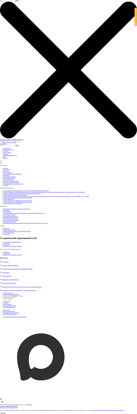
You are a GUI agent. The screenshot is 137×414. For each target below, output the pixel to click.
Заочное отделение (8, 179)
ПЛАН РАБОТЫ (6, 276)
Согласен (3, 413)
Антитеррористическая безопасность (13, 184)
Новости (5, 154)
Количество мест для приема (11, 220)
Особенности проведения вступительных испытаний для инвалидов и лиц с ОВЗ (25, 223)
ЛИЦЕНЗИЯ (5, 272)
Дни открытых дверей (9, 214)
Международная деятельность (11, 312)
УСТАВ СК (5, 262)
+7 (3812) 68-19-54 (8, 293)
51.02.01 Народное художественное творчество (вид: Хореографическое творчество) (26, 190)
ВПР (4, 156)
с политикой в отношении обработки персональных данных (107, 410)
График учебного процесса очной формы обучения (17, 231)
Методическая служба (9, 178)
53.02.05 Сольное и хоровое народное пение (15, 195)
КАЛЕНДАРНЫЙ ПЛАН (9, 283)
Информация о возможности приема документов (16, 209)
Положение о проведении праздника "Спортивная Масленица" (19, 290)
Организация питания (9, 307)
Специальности (7, 211)
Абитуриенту (6, 148)
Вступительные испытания (10, 219)
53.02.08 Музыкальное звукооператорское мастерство (17, 202)
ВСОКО (5, 158)
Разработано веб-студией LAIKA (9, 407)
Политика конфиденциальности (8, 406)
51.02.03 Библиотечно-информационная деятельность (17, 200)
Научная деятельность (9, 311)
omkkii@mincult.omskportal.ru (11, 294)
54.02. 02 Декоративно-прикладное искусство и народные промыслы (22, 193)
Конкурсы (6, 171)
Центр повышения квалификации (12, 174)
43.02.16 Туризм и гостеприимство (12, 203)
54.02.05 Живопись (8, 199)
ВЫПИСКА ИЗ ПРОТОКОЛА (10, 279)
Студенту (5, 151)
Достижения (6, 169)
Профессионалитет (8, 149)
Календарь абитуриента (9, 221)
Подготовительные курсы (10, 216)
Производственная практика (11, 181)
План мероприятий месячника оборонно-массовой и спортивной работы (22, 287)
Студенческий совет (8, 232)
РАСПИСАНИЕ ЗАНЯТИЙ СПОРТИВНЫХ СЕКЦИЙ (17, 269)
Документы (6, 210)
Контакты (5, 185)
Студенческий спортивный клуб (12, 242)
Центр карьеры (7, 152)
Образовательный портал (10, 155)
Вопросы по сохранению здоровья (12, 246)
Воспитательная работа (9, 176)
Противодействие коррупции (11, 182)
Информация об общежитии (10, 217)
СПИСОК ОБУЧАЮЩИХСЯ (10, 265)
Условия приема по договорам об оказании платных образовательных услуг (23, 213)
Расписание (6, 228)
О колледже (6, 310)
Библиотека (6, 175)
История (5, 168)
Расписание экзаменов (9, 230)
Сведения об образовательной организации (12, 139)
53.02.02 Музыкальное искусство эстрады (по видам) (17, 197)
